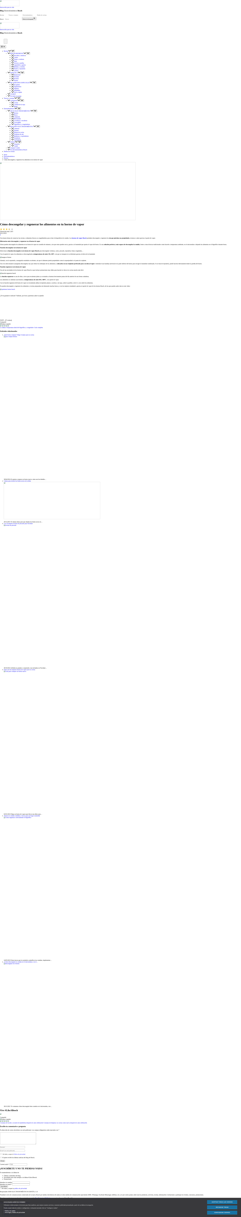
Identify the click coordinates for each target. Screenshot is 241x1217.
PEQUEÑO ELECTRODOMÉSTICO (22, 126)
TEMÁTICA (14, 73)
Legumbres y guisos (20, 65)
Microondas (17, 118)
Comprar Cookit (15, 148)
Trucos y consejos (13, 15)
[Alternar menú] (13, 51)
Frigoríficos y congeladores (22, 124)
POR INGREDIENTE (17, 53)
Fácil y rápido (18, 92)
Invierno (16, 78)
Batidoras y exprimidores (21, 136)
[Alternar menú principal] (3, 46)
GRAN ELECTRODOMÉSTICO (20, 111)
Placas (16, 115)
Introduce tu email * (6, 1184)
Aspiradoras (17, 140)
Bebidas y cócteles (19, 67)
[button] (9, 51)
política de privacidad (20, 1188)
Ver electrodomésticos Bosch (18, 150)
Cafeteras (16, 128)
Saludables (17, 90)
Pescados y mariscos (20, 55)
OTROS (12, 142)
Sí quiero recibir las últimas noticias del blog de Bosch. (18, 1157)
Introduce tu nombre (6, 1182)
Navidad (16, 76)
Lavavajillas (17, 122)
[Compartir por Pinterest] (8, 326)
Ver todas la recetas (15, 96)
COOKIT (13, 94)
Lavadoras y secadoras (20, 120)
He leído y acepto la (14, 1188)
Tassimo (16, 130)
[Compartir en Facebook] (2, 326)
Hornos (16, 113)
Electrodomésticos (27, 15)
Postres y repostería (19, 68)
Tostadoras (17, 138)
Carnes (16, 57)
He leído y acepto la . (14, 1154)
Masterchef (17, 75)
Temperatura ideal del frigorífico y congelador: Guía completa (21, 327)
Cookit (16, 146)
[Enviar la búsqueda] (5, 41)
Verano (16, 80)
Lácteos (16, 70)
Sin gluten (17, 84)
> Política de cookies (9, 1211)
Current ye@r (4, 1164)
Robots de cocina (19, 132)
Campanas (17, 117)
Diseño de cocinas (42, 15)
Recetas (2, 15)
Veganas (16, 88)
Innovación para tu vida (7, 7)
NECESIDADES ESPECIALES (20, 82)
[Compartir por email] (1, 326)
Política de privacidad (19, 1154)
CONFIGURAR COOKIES (222, 1212)
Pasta (15, 61)
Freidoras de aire (19, 134)
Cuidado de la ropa (19, 104)
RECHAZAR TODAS (222, 1207)
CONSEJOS (14, 100)
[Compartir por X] (6, 326)
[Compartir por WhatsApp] (4, 326)
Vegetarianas (17, 86)
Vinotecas (17, 144)
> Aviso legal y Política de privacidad (14, 1212)
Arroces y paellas (19, 63)
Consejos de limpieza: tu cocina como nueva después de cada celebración (65, 1123)
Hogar (16, 106)
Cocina (16, 102)
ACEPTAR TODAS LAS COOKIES (222, 1202)
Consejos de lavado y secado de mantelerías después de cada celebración (21, 1123)
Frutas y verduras (19, 59)
